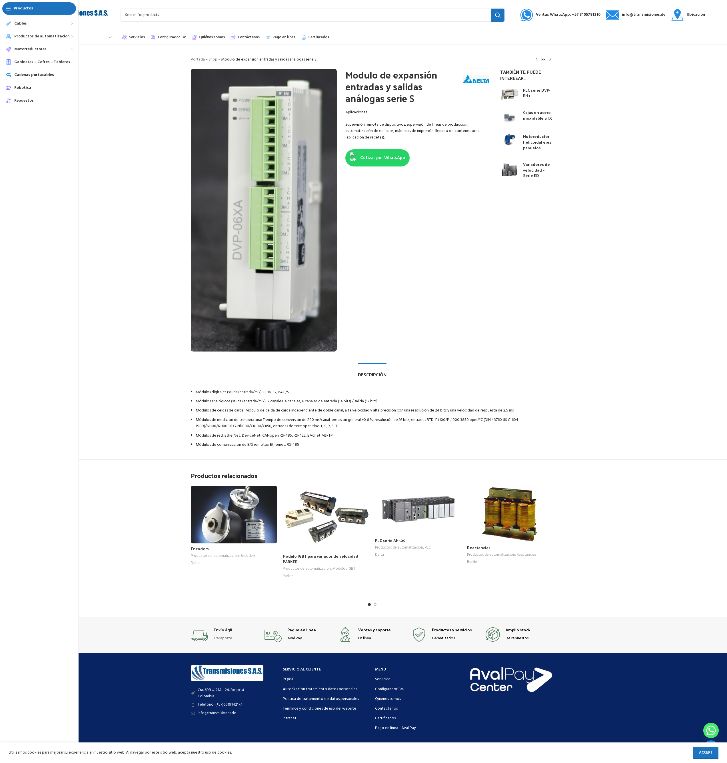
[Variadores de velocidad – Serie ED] (509, 171)
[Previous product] (536, 59)
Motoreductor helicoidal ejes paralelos (537, 142)
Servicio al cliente (302, 669)
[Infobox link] (560, 15)
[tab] (372, 371)
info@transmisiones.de (217, 713)
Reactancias (478, 547)
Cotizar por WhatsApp (382, 157)
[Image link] (227, 673)
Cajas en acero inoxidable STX (537, 115)
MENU (380, 669)
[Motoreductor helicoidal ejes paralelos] (509, 143)
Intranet (290, 718)
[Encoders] (234, 514)
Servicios (382, 679)
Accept (706, 753)
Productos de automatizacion (215, 556)
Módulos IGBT (344, 569)
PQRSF (288, 679)
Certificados (385, 718)
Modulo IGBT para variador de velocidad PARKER (320, 559)
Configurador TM (389, 689)
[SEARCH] (497, 15)
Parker (288, 576)
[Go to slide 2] (375, 604)
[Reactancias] (510, 514)
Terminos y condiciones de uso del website (319, 708)
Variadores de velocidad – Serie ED (536, 170)
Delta (195, 563)
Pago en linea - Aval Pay (395, 728)
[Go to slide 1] (369, 604)
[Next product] (550, 59)
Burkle (472, 562)
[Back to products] (543, 59)
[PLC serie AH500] (418, 510)
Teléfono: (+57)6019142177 (220, 704)
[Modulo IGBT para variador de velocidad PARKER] (326, 518)
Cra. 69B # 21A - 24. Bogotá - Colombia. (222, 693)
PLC (428, 548)
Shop (213, 59)
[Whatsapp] (711, 730)
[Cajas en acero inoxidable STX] (509, 117)
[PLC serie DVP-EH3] (509, 94)
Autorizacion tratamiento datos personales (320, 689)
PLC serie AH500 (390, 540)
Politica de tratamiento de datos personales (321, 699)
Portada (198, 59)
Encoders (200, 548)
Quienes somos (388, 699)
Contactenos (386, 708)
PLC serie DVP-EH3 (536, 93)
